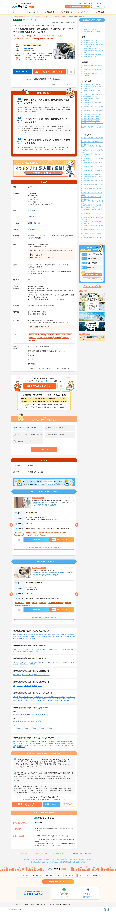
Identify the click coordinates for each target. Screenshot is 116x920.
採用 (49, 904)
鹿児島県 (26, 48)
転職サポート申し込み (58, 882)
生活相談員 (27, 649)
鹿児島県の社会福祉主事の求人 (90, 48)
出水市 (36, 634)
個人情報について (70, 875)
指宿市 (41, 634)
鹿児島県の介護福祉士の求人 (90, 40)
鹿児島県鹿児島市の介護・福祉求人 (92, 31)
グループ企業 (55, 904)
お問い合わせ (94, 875)
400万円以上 (40, 728)
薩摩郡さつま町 (50, 636)
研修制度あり (62, 743)
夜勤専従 (15, 741)
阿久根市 (30, 634)
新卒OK (27, 745)
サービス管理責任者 (20, 651)
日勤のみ (37, 743)
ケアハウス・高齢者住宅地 (37, 700)
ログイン (98, 6)
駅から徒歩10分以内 (24, 741)
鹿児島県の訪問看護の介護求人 (90, 117)
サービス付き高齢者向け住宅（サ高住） (54, 697)
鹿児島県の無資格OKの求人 (89, 56)
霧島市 (62, 634)
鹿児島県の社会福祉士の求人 (90, 42)
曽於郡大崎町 (59, 636)
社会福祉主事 (56, 662)
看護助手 (33, 649)
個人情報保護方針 (65, 904)
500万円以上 (48, 728)
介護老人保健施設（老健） (26, 697)
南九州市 (33, 636)
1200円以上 (30, 714)
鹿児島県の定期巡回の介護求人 (90, 121)
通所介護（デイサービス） (28, 698)
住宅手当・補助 (49, 741)
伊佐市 (38, 636)
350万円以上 (32, 728)
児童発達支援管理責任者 (38, 862)
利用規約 (58, 875)
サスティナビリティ (42, 904)
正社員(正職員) (32, 229)
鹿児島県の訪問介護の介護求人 (90, 84)
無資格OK (32, 664)
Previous (11, 525)
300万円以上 (24, 728)
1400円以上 (38, 714)
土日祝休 (31, 743)
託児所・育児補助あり (43, 745)
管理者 (36, 651)
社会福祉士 (23, 662)
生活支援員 (30, 651)
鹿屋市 (21, 634)
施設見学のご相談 (22, 72)
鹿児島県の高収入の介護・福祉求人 (92, 174)
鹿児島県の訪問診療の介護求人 (90, 119)
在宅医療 (34, 686)
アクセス (33, 904)
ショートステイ (49, 700)
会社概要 (27, 904)
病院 (14, 686)
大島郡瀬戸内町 (23, 638)
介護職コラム (82, 875)
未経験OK (57, 741)
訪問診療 (20, 700)
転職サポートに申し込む (77, 6)
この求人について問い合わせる (49, 72)
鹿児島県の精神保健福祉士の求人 (91, 54)
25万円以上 (31, 721)
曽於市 (57, 634)
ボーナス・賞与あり (55, 745)
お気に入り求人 (85, 12)
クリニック (20, 686)
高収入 (15, 743)
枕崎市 (25, 634)
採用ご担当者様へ (23, 875)
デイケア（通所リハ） (35, 217)
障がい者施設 (62, 698)
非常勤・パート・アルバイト (42, 675)
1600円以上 (45, 714)
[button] (44, 449)
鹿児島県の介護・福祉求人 (89, 29)
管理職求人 (64, 741)
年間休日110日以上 (23, 743)
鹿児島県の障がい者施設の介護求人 (92, 114)
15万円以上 (16, 721)
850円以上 (16, 714)
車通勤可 (33, 741)
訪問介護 (15, 697)
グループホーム (54, 698)
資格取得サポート (53, 743)
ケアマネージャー (41, 649)
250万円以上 (16, 728)
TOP (17, 12)
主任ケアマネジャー (52, 649)
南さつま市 (16, 636)
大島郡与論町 (32, 638)
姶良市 (43, 636)
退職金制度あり (21, 747)
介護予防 (66, 700)
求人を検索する (68, 12)
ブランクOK (44, 743)
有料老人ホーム (38, 697)
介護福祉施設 (27, 686)
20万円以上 (23, 721)
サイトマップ (35, 875)
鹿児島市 (15, 634)
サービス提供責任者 (64, 649)
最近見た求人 (101, 12)
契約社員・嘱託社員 (27, 675)
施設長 (89, 859)
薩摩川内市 (47, 634)
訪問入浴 (70, 698)
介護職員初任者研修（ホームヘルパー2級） (39, 662)
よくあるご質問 (47, 875)
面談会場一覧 (50, 12)
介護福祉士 (16, 662)
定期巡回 (26, 700)
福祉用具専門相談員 (65, 862)
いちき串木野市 (69, 634)
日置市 (53, 634)
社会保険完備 (65, 745)
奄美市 (28, 636)
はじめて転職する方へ (92, 278)
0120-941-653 (46, 817)
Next (76, 525)
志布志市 (22, 636)
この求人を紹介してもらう (39, 386)
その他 (40, 686)
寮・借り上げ (40, 741)
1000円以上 (23, 714)
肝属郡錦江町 (67, 636)
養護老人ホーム (59, 700)
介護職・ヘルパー (18, 649)
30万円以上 (38, 721)
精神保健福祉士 (24, 664)
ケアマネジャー (55, 859)
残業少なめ (33, 745)
